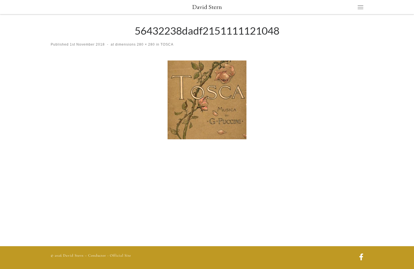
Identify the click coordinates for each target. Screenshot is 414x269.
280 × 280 (145, 44)
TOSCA (166, 44)
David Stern (73, 255)
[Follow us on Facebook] (361, 258)
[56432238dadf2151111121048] (207, 99)
